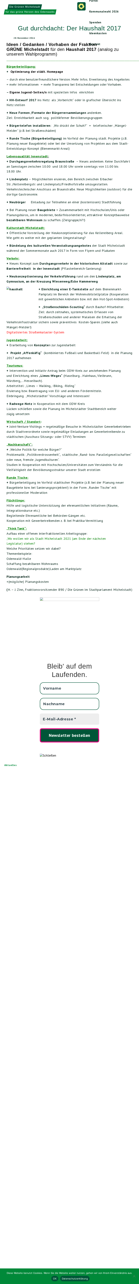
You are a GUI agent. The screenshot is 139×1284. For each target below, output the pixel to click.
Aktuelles (10, 765)
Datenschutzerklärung (75, 1278)
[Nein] (134, 1276)
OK (54, 1278)
